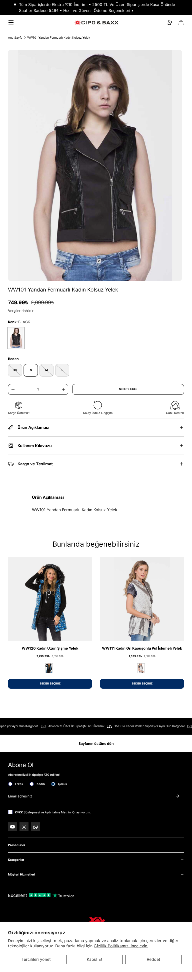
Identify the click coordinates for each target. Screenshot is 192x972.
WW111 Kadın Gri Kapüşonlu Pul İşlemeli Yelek (142, 648)
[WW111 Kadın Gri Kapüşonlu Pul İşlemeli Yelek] (142, 599)
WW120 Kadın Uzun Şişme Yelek (50, 648)
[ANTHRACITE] (141, 668)
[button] (181, 22)
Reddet (153, 959)
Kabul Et (94, 959)
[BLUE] (49, 668)
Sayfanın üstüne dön (96, 743)
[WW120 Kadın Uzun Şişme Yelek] (50, 599)
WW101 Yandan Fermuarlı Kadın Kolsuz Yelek (58, 37)
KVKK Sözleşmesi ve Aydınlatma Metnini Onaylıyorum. (53, 812)
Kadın (40, 784)
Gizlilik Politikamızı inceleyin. (121, 945)
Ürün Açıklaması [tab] (48, 497)
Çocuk (62, 784)
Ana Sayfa (15, 37)
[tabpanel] (96, 510)
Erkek (19, 784)
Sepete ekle (128, 389)
